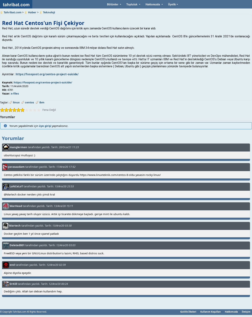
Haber (32, 12)
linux (16, 102)
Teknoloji (49, 12)
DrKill (13, 284)
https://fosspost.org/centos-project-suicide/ (47, 74)
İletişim (246, 311)
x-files (15, 93)
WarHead (16, 206)
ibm (41, 102)
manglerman (18, 147)
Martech (15, 225)
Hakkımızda (231, 311)
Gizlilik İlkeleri (188, 311)
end (12, 265)
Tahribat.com (12, 12)
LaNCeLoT (16, 186)
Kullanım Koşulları (210, 311)
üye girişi (45, 126)
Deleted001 (17, 245)
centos (29, 102)
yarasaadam (16, 166)
